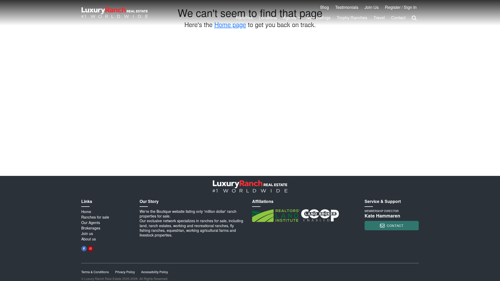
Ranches (244, 18)
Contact (398, 18)
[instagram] (90, 248)
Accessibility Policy (154, 272)
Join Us (372, 7)
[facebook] (84, 248)
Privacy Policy (125, 272)
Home (86, 211)
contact (395, 225)
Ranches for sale (95, 217)
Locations (268, 18)
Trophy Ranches (352, 18)
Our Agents (90, 222)
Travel (379, 18)
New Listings (318, 18)
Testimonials (346, 7)
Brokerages (90, 228)
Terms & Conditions (95, 272)
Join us (87, 233)
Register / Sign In (401, 7)
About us (88, 238)
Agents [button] (290, 18)
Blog (324, 7)
